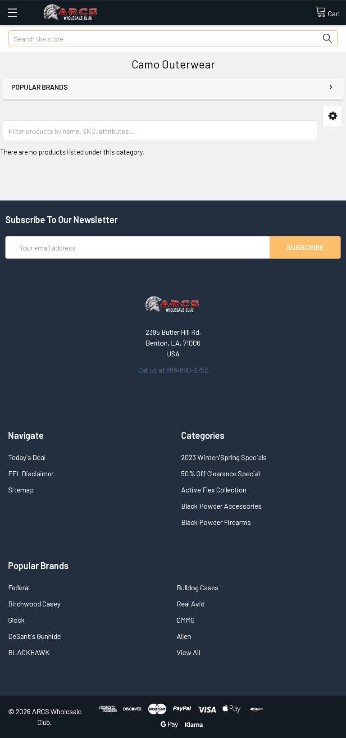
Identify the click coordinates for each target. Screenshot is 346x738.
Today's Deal (27, 457)
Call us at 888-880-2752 (173, 369)
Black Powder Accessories (221, 505)
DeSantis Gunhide (34, 636)
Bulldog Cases (198, 587)
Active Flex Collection (213, 489)
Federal (19, 587)
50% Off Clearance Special (220, 473)
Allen (184, 636)
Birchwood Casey (34, 603)
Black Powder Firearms (216, 522)
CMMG (186, 619)
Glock (16, 619)
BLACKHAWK (29, 652)
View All (188, 652)
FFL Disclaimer (31, 473)
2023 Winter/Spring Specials (224, 457)
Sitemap (21, 489)
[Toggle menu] (12, 12)
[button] (333, 116)
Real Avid (191, 603)
